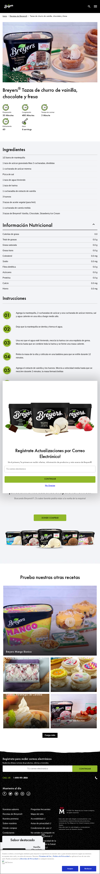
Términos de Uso (45, 856)
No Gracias (50, 485)
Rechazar (88, 869)
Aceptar (70, 869)
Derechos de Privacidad (29, 859)
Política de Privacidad (61, 856)
